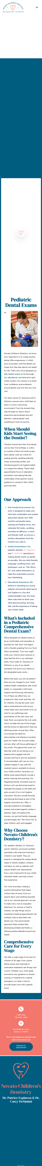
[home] (13, 7)
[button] (37, 7)
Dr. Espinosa (29, 550)
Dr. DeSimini (17, 553)
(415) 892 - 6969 (21, 1017)
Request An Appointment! (21, 1047)
